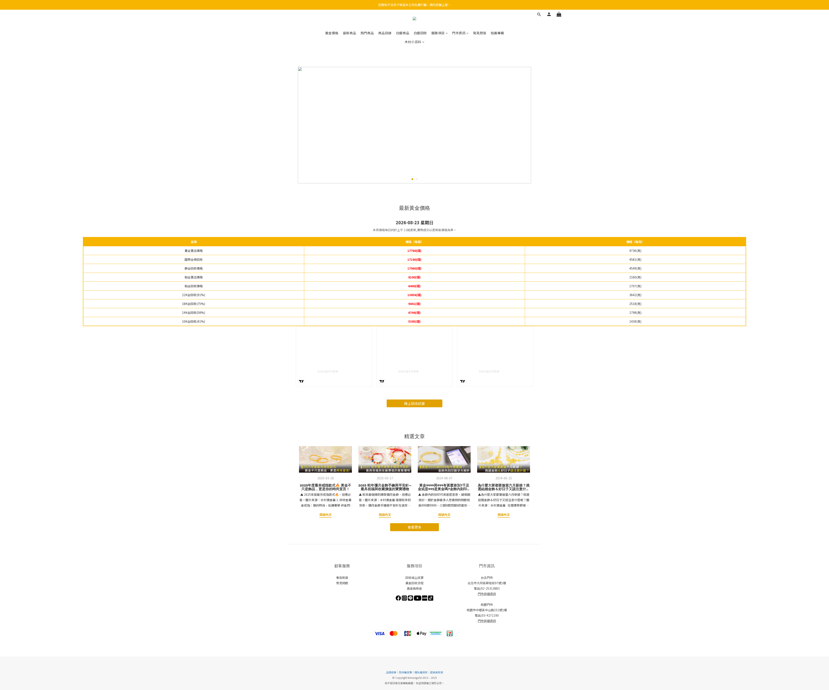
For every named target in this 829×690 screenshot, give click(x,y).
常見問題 (342, 583)
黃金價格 (332, 33)
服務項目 (438, 33)
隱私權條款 (420, 672)
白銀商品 (402, 33)
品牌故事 (391, 672)
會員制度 (342, 577)
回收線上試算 (414, 577)
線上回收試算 (414, 403)
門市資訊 (458, 33)
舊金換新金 (414, 588)
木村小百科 (413, 41)
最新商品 (349, 33)
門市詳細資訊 (487, 594)
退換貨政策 (436, 672)
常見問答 (479, 33)
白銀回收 (420, 33)
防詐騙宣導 (405, 672)
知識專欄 (497, 33)
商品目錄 (385, 33)
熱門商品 (367, 33)
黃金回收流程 (414, 583)
